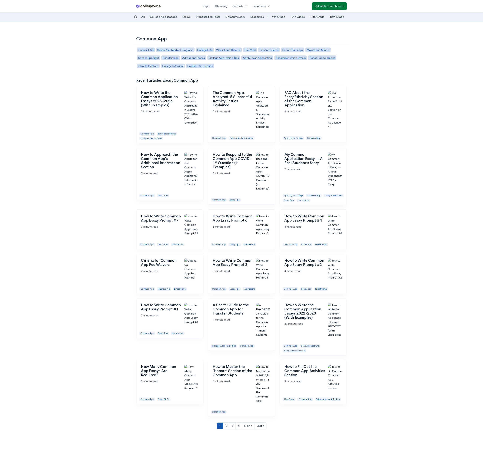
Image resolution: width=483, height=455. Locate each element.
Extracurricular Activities (241, 138)
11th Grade (317, 16)
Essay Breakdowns (167, 133)
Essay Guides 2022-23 (294, 350)
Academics (257, 16)
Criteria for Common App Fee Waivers (158, 262)
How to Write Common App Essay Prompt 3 (232, 262)
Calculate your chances (329, 6)
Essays (186, 16)
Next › (248, 425)
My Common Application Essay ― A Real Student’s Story (303, 158)
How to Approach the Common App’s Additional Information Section (160, 160)
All (143, 16)
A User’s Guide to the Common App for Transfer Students (231, 309)
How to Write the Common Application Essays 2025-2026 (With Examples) (159, 98)
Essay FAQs (163, 399)
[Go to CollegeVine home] (148, 6)
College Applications (163, 16)
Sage (206, 6)
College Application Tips (224, 346)
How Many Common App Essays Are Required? (158, 370)
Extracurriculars (235, 16)
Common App (147, 133)
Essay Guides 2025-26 (151, 138)
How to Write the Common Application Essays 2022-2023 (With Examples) (302, 311)
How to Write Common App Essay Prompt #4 (304, 218)
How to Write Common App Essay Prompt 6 (232, 218)
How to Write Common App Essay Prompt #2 (304, 262)
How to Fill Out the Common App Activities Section (304, 370)
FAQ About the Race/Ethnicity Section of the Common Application (303, 98)
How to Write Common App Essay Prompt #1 (161, 307)
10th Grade (297, 16)
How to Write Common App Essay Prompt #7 (161, 218)
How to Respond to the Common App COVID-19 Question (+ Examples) (232, 160)
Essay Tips (163, 195)
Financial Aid (164, 289)
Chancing (221, 6)
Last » (260, 425)
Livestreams (303, 200)
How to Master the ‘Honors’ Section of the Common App (232, 370)
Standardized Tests (208, 16)
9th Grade (278, 16)
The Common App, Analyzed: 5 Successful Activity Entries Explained (232, 98)
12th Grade (337, 16)
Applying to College (293, 138)
